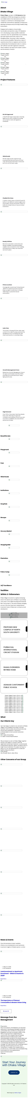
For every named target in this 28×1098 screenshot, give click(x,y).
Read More (3, 979)
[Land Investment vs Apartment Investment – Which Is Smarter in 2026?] (11, 951)
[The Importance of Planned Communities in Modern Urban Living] (11, 980)
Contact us (14, 1072)
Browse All (6, 1011)
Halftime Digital (17, 1092)
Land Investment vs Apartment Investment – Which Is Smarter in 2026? (12, 973)
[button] (2, 64)
